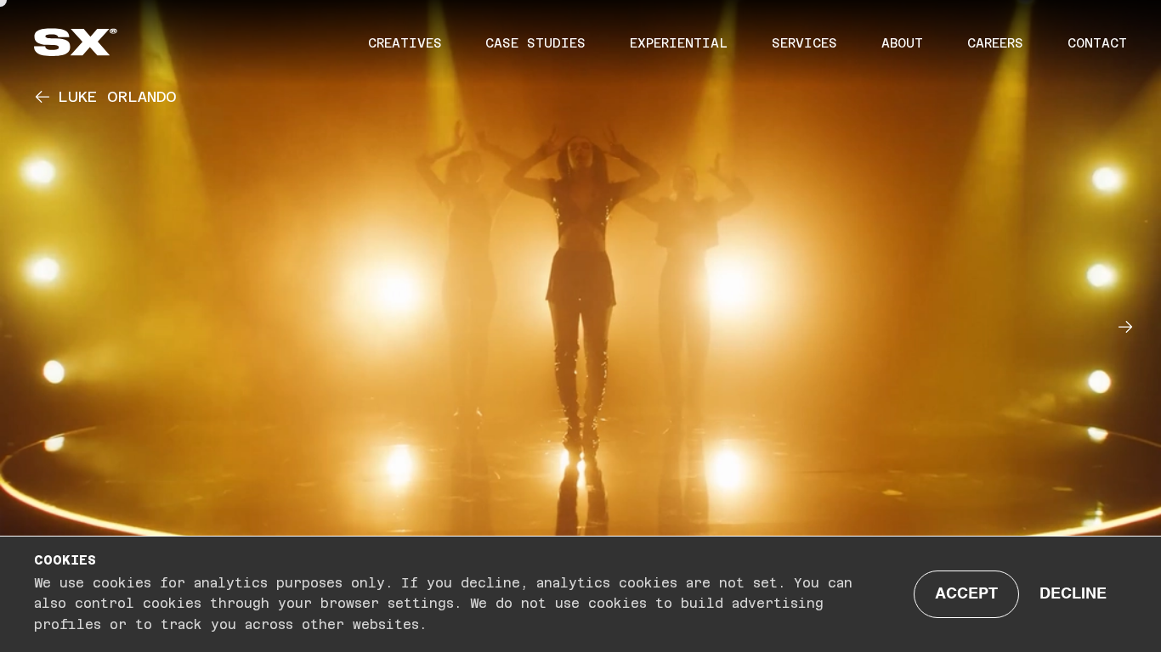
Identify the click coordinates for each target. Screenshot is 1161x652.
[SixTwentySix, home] (106, 42)
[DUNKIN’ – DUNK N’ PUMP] (1134, 326)
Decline (1073, 594)
